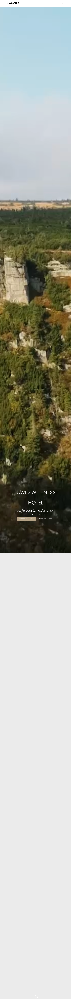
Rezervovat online (26, 519)
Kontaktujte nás (45, 519)
